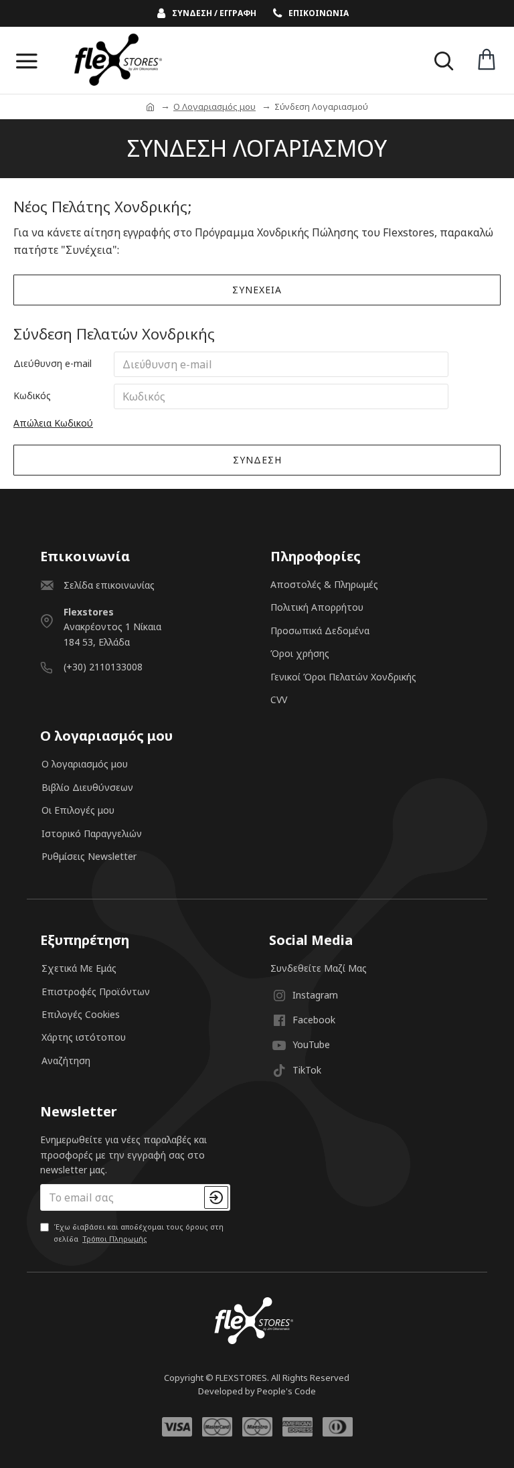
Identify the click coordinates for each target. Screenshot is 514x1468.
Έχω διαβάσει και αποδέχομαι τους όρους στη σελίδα (139, 1233)
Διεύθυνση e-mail (52, 363)
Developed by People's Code (257, 1391)
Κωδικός (32, 395)
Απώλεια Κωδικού (53, 423)
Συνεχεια (257, 289)
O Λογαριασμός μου (214, 106)
